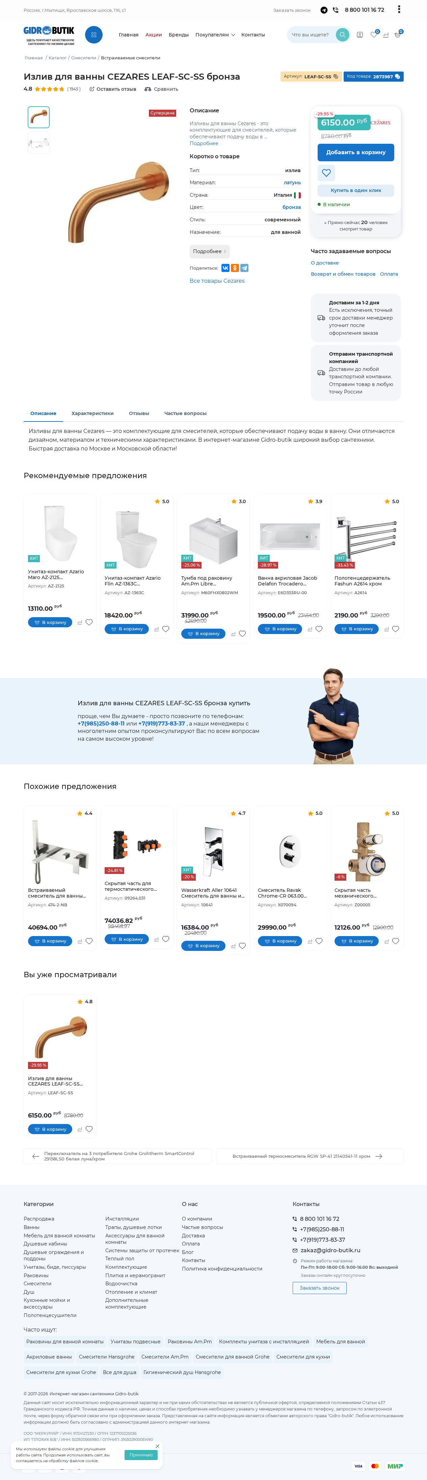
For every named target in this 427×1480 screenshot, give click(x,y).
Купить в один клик (356, 190)
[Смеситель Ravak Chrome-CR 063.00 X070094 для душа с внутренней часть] (290, 852)
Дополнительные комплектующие (127, 1303)
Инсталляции (122, 1219)
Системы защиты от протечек (142, 1251)
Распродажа (39, 1219)
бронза (292, 207)
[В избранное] (326, 173)
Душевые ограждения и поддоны (54, 1255)
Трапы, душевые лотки (133, 1227)
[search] (342, 35)
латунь (292, 183)
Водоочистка (121, 1284)
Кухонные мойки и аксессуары (47, 1303)
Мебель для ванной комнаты (59, 1236)
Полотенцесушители (50, 1315)
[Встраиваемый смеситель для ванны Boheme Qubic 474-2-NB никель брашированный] (60, 852)
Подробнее (204, 143)
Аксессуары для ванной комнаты (135, 1239)
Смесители (38, 1284)
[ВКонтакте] (225, 268)
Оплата (389, 274)
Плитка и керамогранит (135, 1275)
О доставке (325, 263)
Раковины (36, 1275)
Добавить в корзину (356, 152)
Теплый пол (119, 1259)
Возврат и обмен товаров (343, 274)
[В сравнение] (80, 622)
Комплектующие (126, 1267)
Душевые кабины (45, 1244)
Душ (29, 1292)
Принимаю (141, 1455)
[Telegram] (244, 268)
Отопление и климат (131, 1292)
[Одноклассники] (235, 268)
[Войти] (359, 34)
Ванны (31, 1227)
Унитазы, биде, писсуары (55, 1267)
